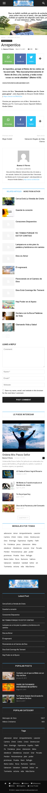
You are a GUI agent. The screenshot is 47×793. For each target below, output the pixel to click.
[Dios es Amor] (8, 259)
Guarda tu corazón (24, 210)
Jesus (19, 544)
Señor (32, 563)
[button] (43, 3)
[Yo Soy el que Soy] (8, 497)
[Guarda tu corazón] (8, 213)
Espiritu (30, 541)
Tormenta (8, 566)
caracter (37, 533)
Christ (13, 537)
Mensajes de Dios (14, 37)
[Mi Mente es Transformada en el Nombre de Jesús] (8, 486)
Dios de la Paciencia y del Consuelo (30, 506)
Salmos (32, 559)
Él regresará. (21, 267)
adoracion (8, 533)
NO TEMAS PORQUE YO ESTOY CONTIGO (18, 620)
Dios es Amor (22, 256)
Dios (5, 541)
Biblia (13, 786)
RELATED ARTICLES (14, 191)
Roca (17, 559)
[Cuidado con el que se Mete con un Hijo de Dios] (8, 676)
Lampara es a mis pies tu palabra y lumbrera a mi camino (21, 626)
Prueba (16, 555)
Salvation (16, 563)
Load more (23, 518)
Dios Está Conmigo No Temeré (30, 290)
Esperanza (22, 541)
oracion (26, 548)
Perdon (7, 552)
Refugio (29, 555)
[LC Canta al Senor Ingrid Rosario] (8, 474)
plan (25, 552)
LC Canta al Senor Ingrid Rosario (29, 471)
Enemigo (12, 541)
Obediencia (17, 548)
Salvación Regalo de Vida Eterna (35, 140)
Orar (32, 548)
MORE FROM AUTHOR (32, 191)
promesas (8, 555)
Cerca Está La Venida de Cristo (30, 198)
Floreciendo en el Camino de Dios (14, 644)
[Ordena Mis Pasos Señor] (23, 436)
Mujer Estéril (7, 139)
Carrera (7, 537)
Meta (34, 544)
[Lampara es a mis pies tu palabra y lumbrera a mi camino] (8, 247)
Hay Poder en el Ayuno (26, 301)
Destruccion (35, 537)
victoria (16, 566)
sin (37, 563)
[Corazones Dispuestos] (8, 224)
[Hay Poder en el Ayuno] (8, 304)
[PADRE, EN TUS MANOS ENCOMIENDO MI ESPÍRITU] (8, 687)
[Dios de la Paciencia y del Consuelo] (8, 508)
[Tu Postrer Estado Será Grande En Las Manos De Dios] (8, 699)
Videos (26, 783)
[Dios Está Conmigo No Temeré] (8, 293)
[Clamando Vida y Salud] (8, 327)
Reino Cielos (8, 559)
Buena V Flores (8, 49)
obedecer (7, 548)
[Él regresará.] (8, 270)
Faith (37, 541)
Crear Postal (34, 786)
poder (31, 552)
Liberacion (26, 544)
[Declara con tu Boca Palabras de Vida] (8, 316)
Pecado (39, 548)
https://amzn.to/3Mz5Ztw (12, 96)
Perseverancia (16, 552)
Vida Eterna (30, 566)
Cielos (19, 537)
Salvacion (7, 563)
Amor (15, 533)
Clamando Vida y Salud (26, 324)
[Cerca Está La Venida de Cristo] (8, 201)
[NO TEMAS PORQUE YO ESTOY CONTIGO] (8, 236)
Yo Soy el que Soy (23, 494)
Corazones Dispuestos (26, 221)
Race (22, 555)
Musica (17, 783)
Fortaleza (11, 544)
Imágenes (22, 786)
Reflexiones (36, 783)
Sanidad (25, 563)
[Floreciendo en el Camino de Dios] (8, 281)
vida (22, 566)
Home (3, 37)
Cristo (26, 537)
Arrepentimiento (25, 533)
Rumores (24, 559)
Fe (5, 544)
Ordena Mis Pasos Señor (16, 454)
